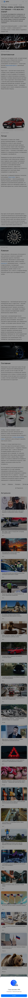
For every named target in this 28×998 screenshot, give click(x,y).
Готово (14, 995)
